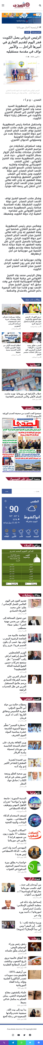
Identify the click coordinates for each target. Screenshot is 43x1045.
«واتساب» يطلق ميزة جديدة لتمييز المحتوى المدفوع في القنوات (15, 866)
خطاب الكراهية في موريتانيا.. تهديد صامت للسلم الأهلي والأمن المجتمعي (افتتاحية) (23, 395)
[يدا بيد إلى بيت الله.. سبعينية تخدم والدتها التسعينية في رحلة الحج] (34, 1012)
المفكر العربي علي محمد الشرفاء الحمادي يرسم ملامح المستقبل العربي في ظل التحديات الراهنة (14, 683)
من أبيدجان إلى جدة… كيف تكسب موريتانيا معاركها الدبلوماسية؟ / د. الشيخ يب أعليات (29, 889)
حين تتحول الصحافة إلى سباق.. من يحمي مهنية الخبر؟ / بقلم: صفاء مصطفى (14, 623)
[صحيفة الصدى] (21, 5)
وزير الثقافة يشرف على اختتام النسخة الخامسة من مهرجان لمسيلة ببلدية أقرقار (14, 747)
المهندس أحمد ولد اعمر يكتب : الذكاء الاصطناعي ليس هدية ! (14, 851)
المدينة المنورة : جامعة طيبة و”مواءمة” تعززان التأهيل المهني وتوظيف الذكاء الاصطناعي (14, 803)
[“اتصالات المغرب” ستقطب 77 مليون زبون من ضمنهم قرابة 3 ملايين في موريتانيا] (34, 835)
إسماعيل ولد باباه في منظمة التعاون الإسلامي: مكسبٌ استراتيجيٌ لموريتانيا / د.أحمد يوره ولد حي (29, 908)
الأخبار (27, 32)
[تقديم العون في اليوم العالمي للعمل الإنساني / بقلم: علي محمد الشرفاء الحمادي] (34, 603)
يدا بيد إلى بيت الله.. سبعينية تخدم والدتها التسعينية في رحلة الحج (14, 1013)
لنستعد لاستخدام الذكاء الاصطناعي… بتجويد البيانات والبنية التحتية (14, 819)
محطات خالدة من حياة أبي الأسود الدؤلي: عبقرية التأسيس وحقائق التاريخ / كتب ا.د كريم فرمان (14, 711)
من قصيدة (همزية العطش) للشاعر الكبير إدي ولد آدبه (15, 763)
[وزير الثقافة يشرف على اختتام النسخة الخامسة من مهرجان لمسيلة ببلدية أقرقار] (34, 745)
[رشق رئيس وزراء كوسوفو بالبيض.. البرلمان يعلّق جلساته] (34, 946)
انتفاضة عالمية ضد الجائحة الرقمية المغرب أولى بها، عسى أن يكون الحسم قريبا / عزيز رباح (14, 640)
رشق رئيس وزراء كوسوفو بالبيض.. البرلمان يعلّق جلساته (15, 947)
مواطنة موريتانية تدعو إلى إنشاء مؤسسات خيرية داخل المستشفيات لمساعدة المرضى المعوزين (12, 321)
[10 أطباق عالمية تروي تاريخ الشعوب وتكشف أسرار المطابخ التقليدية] (34, 960)
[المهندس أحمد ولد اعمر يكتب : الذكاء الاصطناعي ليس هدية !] (34, 852)
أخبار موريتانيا (23, 27)
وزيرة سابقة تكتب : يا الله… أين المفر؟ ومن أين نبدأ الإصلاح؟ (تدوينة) (29, 926)
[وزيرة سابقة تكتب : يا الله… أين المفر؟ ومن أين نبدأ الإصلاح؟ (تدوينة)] (8, 925)
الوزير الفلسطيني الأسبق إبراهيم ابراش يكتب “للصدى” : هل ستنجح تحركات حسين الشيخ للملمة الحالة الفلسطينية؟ (15, 661)
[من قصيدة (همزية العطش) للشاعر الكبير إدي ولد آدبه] (34, 762)
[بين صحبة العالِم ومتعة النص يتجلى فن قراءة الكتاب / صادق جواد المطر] (34, 776)
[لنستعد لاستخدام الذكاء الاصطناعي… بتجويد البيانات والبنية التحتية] (34, 820)
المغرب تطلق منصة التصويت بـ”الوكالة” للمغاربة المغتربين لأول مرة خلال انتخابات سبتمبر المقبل (32, 349)
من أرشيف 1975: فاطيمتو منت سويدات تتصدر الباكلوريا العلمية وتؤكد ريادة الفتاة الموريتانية (14, 978)
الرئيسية (35, 27)
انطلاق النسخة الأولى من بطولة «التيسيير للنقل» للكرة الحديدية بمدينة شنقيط (12, 348)
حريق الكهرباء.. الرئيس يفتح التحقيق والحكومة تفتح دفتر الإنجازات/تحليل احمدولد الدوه (32, 320)
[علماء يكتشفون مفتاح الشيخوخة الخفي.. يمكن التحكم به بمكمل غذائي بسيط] (34, 995)
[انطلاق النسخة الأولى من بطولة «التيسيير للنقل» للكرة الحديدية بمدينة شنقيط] (11, 337)
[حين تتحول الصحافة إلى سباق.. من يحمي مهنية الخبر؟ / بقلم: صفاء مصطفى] (34, 620)
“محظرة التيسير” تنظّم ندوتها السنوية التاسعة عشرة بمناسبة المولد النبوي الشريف (15, 730)
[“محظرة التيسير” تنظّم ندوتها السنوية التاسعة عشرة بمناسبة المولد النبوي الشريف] (34, 727)
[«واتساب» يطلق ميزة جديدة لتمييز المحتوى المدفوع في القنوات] (34, 867)
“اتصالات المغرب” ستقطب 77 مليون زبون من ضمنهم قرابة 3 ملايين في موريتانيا (14, 835)
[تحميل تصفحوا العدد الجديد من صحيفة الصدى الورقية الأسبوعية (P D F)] (21, 472)
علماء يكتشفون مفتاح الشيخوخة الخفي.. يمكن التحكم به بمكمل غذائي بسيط (14, 997)
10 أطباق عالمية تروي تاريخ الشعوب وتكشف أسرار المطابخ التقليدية (14, 961)
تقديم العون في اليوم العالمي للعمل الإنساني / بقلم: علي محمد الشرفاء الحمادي (14, 605)
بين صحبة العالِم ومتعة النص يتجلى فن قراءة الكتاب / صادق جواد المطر (15, 778)
